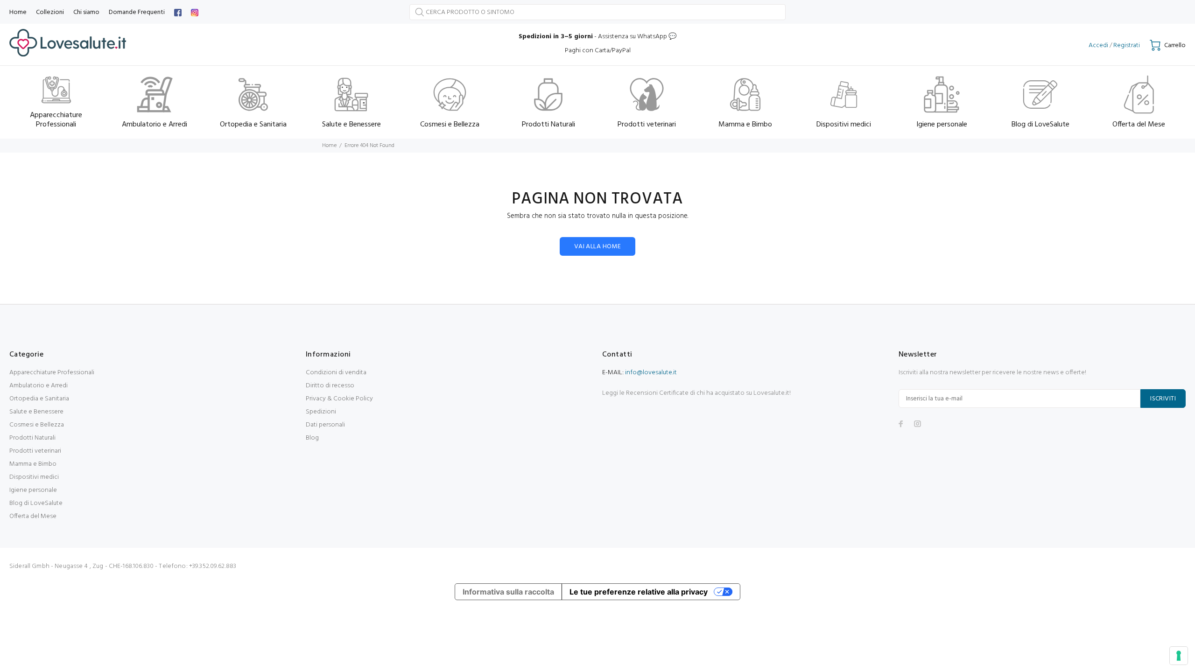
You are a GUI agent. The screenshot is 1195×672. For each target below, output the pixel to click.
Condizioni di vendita (336, 372)
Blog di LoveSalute (36, 503)
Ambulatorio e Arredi (38, 385)
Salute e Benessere (36, 411)
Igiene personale (33, 490)
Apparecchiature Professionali (51, 372)
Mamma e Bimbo (32, 464)
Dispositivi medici (34, 477)
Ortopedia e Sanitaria (39, 398)
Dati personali (325, 425)
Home (329, 145)
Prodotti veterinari (35, 451)
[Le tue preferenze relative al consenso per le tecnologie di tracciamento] (1179, 656)
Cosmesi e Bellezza (36, 425)
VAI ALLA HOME (597, 246)
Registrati (1126, 45)
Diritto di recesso (330, 385)
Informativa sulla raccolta (508, 591)
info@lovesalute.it (651, 372)
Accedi (1098, 45)
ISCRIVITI (1163, 398)
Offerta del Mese (32, 516)
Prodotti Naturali (32, 438)
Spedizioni (321, 411)
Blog (312, 438)
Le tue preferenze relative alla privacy (638, 591)
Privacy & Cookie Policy (339, 398)
